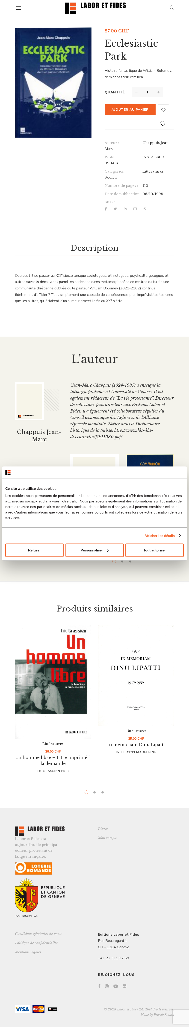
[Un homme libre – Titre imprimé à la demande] (53, 682)
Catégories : (115, 171)
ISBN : (110, 157)
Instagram (107, 986)
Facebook (99, 986)
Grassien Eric (56, 771)
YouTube (115, 986)
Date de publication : (123, 194)
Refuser (34, 550)
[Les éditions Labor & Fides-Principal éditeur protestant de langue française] (95, 8)
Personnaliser (92, 550)
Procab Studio (164, 1015)
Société (111, 177)
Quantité (115, 92)
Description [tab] (94, 248)
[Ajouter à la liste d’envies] (163, 109)
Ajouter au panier (130, 109)
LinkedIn (124, 986)
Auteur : (112, 143)
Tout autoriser (154, 550)
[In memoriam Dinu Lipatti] (136, 675)
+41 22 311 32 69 (113, 958)
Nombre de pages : (121, 185)
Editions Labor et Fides (118, 934)
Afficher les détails (160, 535)
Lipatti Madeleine (138, 752)
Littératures (153, 171)
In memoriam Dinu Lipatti (136, 744)
